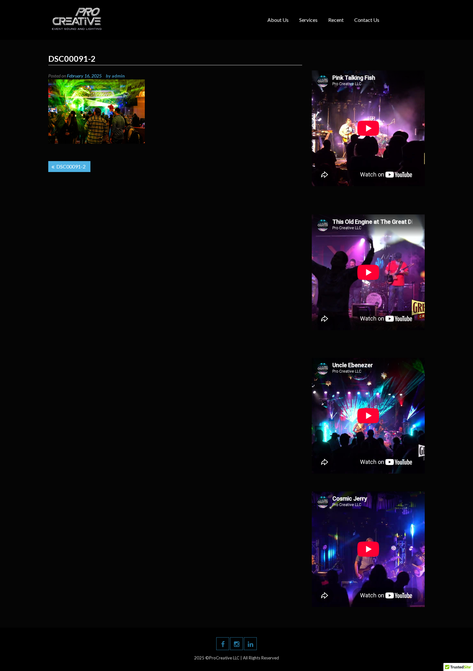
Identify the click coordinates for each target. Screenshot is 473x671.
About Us (278, 20)
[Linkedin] (250, 643)
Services (308, 20)
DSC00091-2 (71, 166)
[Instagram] (236, 643)
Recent (336, 20)
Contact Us (366, 20)
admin (118, 75)
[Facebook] (222, 643)
